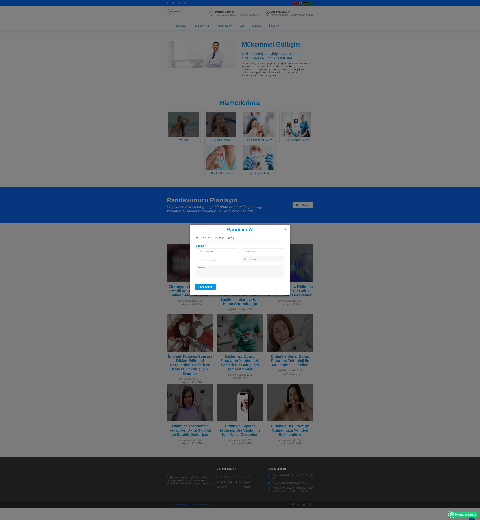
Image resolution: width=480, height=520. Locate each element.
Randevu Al (205, 286)
